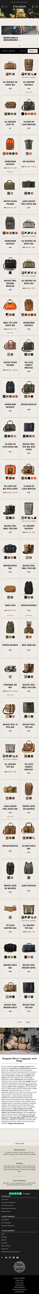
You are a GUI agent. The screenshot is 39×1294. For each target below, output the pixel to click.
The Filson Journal (7, 1205)
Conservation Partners (8, 1208)
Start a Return (6, 1246)
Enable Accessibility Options (10, 1251)
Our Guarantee (6, 1222)
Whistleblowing (19, 1291)
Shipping (4, 1237)
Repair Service (6, 1211)
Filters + (32, 51)
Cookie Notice (19, 1285)
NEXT (28, 1022)
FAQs (3, 1234)
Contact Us (4, 1249)
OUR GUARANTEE (19, 1180)
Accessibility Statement (19, 1289)
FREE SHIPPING (19, 1150)
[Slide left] (15, 46)
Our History (5, 1219)
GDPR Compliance (19, 1287)
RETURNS (19, 1163)
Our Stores (4, 1199)
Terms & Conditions (19, 1278)
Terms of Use (19, 1280)
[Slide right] (24, 46)
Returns (3, 1240)
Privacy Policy (19, 1282)
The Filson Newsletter (8, 1202)
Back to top (20, 1143)
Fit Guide (4, 1243)
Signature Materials (7, 1225)
